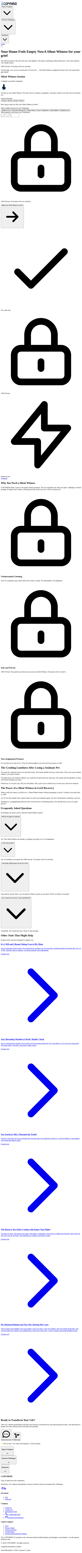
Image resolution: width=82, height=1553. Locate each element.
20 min (15, 100)
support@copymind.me (15, 1518)
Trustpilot (4, 478)
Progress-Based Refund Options (16, 1534)
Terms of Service (11, 1530)
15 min (10, 100)
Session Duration (6, 98)
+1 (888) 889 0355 (14, 1515)
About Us (8, 1508)
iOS (6, 1497)
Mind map (17, 1440)
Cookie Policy (10, 1532)
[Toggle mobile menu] (2, 46)
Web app (8, 1499)
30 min (21, 100)
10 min (4, 100)
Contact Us (9, 1510)
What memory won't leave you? (15, 112)
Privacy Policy (10, 1528)
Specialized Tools (11, 1512)
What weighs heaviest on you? (15, 108)
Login (3, 44)
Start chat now (6, 1440)
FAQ (7, 1526)
